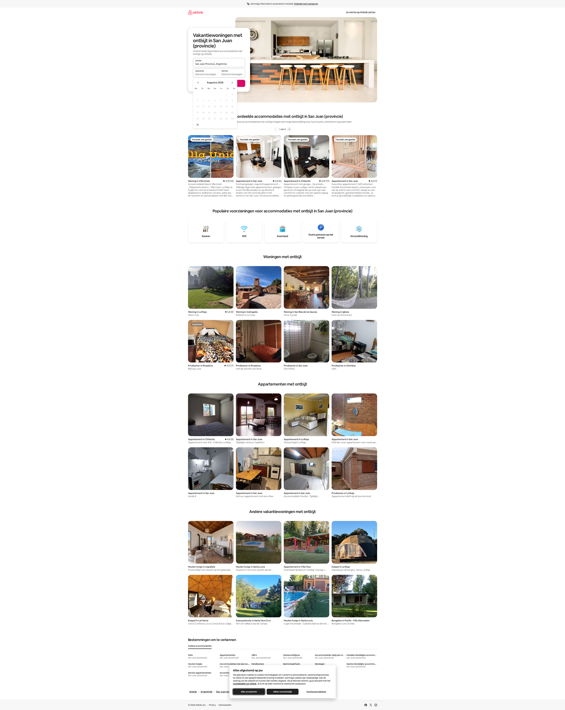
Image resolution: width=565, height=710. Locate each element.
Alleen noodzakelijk (282, 691)
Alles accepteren (249, 691)
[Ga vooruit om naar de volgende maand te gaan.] (232, 83)
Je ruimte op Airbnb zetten (360, 12)
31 (198, 124)
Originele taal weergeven (306, 4)
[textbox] (206, 74)
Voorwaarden (224, 705)
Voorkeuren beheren (316, 691)
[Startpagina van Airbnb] (195, 12)
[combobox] (219, 64)
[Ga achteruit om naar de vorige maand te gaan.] (198, 83)
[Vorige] (275, 129)
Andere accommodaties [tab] (200, 646)
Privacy (212, 705)
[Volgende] (289, 129)
